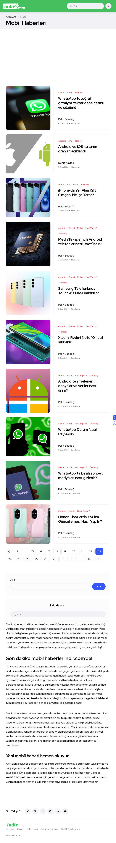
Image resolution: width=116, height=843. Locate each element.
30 (63, 559)
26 (27, 559)
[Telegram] (50, 811)
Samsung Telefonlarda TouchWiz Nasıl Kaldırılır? (78, 291)
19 (65, 551)
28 (45, 559)
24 (10, 559)
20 (73, 551)
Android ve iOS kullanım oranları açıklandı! (77, 149)
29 (54, 559)
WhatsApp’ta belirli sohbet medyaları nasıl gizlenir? (80, 475)
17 (49, 551)
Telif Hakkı (32, 829)
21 (82, 551)
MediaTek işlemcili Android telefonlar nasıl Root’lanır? (80, 241)
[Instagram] (35, 811)
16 (40, 551)
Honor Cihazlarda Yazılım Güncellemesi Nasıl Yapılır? (80, 519)
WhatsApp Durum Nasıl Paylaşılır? (77, 431)
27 (36, 559)
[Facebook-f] (43, 811)
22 (90, 551)
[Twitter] (28, 811)
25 (19, 559)
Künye (20, 829)
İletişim (10, 829)
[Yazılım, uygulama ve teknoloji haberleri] (14, 6)
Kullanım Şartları (49, 829)
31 (72, 559)
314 (89, 559)
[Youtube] (65, 811)
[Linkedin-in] (58, 811)
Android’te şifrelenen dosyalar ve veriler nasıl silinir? (77, 386)
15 (32, 551)
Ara (12, 579)
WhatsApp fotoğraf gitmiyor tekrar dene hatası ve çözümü (81, 103)
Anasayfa (11, 16)
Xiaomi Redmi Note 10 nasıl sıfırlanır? (80, 340)
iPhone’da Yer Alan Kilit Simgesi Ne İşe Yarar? (77, 192)
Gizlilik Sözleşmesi (70, 829)
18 (57, 551)
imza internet (14, 835)
